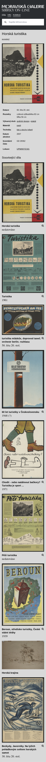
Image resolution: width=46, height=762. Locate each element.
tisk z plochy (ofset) (25, 130)
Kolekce (17, 15)
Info (9, 15)
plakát (33, 121)
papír (19, 126)
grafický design (23, 121)
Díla (4, 15)
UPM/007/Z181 (23, 149)
